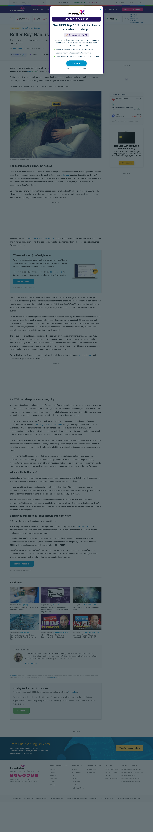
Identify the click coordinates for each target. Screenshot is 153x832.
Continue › (76, 63)
